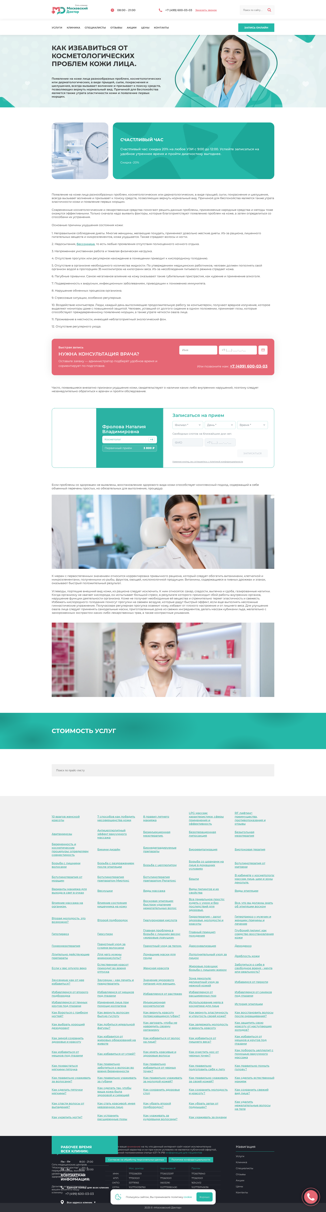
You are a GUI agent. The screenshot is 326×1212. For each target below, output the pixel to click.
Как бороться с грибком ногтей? (70, 1014)
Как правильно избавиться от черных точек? (159, 1067)
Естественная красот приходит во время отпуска (112, 968)
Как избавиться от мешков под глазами (67, 1053)
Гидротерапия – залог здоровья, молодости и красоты (206, 920)
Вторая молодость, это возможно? (69, 920)
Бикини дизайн (108, 849)
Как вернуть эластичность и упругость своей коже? (208, 1014)
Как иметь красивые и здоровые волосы (159, 1053)
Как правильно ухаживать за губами (116, 1079)
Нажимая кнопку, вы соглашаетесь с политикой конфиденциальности (207, 461)
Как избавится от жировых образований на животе (116, 1040)
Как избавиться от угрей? (116, 1054)
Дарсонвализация (202, 946)
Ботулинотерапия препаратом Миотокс (113, 878)
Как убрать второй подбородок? (157, 1105)
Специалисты (95, 27)
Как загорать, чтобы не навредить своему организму (160, 1026)
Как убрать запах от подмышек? (203, 1105)
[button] (151, 439)
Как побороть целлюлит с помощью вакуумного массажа (254, 1053)
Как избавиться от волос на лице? (161, 1039)
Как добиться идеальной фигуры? (116, 1026)
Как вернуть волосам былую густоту (113, 1014)
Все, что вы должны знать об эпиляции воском (254, 904)
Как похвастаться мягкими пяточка (65, 1067)
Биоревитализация (203, 849)
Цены (145, 27)
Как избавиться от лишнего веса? (202, 1039)
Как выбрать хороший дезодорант (68, 1026)
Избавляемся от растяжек (162, 994)
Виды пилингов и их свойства (204, 890)
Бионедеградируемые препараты (159, 849)
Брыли (194, 879)
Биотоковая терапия (250, 849)
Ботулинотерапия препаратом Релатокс (159, 878)
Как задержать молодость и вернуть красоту (208, 1026)
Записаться (252, 453)
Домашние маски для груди (159, 956)
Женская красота (156, 968)
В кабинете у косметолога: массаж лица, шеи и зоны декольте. (254, 878)
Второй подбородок (112, 920)
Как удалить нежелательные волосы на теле (253, 1105)
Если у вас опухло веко (69, 968)
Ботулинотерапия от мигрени (250, 865)
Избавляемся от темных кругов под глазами (69, 1004)
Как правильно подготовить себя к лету (207, 1067)
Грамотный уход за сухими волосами (111, 945)
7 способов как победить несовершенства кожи (116, 818)
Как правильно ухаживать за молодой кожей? (162, 1079)
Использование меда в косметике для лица (206, 1004)
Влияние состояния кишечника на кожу (112, 904)
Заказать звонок (206, 10)
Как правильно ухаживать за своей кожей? (208, 1079)
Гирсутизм (105, 934)
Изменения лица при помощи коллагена (113, 1004)
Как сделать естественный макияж (254, 1079)
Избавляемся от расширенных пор (202, 993)
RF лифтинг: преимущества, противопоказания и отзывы (250, 818)
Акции (132, 27)
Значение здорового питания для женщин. (159, 981)
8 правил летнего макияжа (156, 818)
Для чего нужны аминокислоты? (109, 956)
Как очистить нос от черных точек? (204, 1053)
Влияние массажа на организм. (67, 904)
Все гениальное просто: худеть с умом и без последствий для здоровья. (207, 904)
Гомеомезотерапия (66, 946)
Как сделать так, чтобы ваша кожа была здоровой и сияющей (114, 1091)
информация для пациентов (184, 1152)
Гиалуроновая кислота (160, 920)
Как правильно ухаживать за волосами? (71, 1079)
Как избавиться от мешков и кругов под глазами (251, 1040)
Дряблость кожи (247, 956)
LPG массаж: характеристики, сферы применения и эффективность (206, 818)
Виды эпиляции (246, 890)
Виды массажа (154, 890)
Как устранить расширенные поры (112, 1117)
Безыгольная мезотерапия (244, 833)
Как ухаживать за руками (208, 1117)
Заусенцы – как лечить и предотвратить (115, 981)
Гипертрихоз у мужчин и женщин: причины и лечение (253, 920)
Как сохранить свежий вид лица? (251, 1091)
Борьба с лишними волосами (66, 865)
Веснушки (105, 890)
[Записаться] (263, 350)
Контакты (161, 27)
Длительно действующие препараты (70, 956)
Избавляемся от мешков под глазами (115, 993)
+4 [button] (151, 439)
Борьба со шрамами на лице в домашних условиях (206, 865)
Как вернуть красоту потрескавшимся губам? (161, 1014)
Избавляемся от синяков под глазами (253, 993)
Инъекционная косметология (154, 1004)
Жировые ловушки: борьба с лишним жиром (208, 968)
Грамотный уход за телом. (162, 946)
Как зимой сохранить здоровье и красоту (68, 1039)
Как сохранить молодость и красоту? (208, 1091)
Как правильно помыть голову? (252, 1067)
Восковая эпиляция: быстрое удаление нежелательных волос (160, 904)
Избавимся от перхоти (251, 982)
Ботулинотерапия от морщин (67, 878)
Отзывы (116, 27)
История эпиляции (249, 1004)
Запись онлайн (256, 27)
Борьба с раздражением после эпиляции (115, 865)
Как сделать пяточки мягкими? (67, 1091)
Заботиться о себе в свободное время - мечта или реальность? (253, 968)
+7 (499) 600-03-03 (249, 366)
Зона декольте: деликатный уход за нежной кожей (204, 981)
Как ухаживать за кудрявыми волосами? (160, 1117)
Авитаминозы (62, 834)
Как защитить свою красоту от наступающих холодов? (253, 1026)
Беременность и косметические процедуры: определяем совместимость (70, 849)
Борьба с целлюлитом (160, 865)
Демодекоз (243, 946)
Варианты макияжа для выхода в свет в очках (69, 890)
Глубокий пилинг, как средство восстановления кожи (254, 934)
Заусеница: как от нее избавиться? (68, 981)
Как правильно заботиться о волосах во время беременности (115, 1067)
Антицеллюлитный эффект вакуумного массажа (112, 834)
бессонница (86, 244)
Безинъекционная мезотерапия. (156, 833)
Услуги (57, 27)
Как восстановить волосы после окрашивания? (254, 1014)
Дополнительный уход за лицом (208, 956)
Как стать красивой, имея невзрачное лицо (116, 1105)
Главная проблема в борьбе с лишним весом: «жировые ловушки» (161, 934)
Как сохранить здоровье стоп (161, 1091)
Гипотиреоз (60, 934)
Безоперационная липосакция (202, 833)
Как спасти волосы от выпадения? (68, 1105)
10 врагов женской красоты (66, 818)
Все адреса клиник (81, 1202)
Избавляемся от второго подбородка (70, 993)
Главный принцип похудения (202, 933)
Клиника (73, 27)
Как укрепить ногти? (67, 1117)
